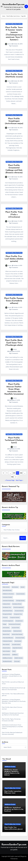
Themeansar (14, 858)
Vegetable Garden (17, 647)
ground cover (19, 620)
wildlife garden (18, 658)
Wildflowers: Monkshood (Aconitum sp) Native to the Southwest (13, 809)
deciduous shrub (17, 604)
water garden (6, 651)
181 (21, 473)
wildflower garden (7, 658)
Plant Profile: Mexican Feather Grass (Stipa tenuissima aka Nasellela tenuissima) (14, 389)
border (22, 587)
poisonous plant (20, 637)
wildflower (15, 654)
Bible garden (6, 587)
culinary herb (6, 604)
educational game (7, 610)
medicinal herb (17, 631)
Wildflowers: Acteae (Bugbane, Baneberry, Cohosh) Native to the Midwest (12, 676)
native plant (6, 634)
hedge (4, 624)
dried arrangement (18, 607)
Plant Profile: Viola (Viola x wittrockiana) (14, 214)
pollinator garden (7, 641)
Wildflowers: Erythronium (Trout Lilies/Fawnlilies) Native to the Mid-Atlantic (12, 726)
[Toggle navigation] (1, 6)
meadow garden (7, 631)
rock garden (18, 641)
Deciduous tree (7, 607)
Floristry (5, 617)
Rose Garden (6, 644)
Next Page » (19, 480)
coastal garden (20, 593)
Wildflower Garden (10, 766)
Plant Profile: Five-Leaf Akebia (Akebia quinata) (14, 259)
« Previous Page (9, 480)
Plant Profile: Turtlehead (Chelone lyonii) (14, 440)
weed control (6, 654)
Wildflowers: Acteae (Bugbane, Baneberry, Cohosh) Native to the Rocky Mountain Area (14, 701)
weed (14, 651)
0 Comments (14, 46)
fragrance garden (14, 617)
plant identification (8, 637)
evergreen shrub (7, 614)
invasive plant (15, 627)
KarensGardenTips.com (13, 4)
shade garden (6, 647)
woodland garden (7, 661)
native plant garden (17, 634)
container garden (7, 597)
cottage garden (20, 600)
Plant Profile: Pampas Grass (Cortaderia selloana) (14, 300)
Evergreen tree (18, 614)
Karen (9, 44)
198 (12, 477)
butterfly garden (7, 590)
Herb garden (6, 627)
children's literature (8, 593)
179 (14, 473)
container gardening (8, 600)
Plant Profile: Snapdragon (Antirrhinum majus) (14, 121)
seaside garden (16, 644)
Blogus (23, 856)
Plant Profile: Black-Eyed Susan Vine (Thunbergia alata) (14, 342)
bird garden (15, 587)
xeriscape (17, 661)
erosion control (19, 610)
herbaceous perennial (14, 624)
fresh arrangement (8, 620)
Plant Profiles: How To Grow (14, 24)
